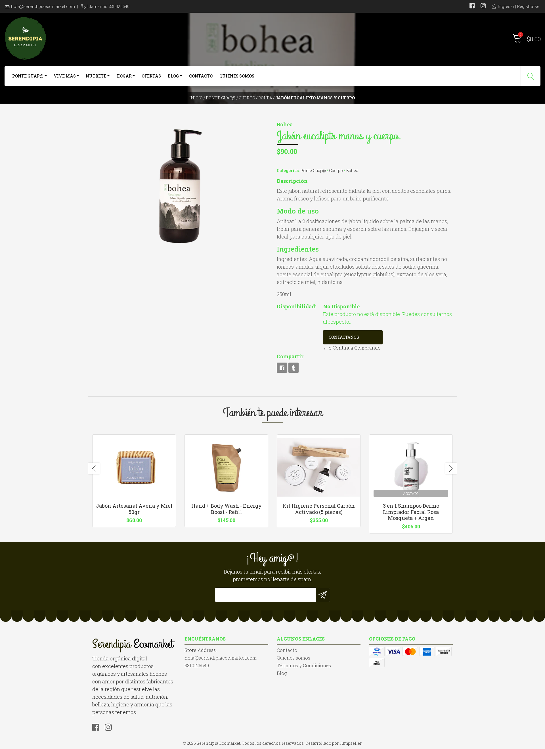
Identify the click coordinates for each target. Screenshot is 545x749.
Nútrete (96, 76)
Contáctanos (344, 337)
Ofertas (151, 76)
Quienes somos (236, 76)
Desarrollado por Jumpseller (333, 743)
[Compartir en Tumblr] (293, 368)
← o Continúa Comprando (352, 348)
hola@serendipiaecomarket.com (43, 6)
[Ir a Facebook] (472, 6)
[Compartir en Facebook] (282, 368)
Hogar (124, 76)
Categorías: (288, 170)
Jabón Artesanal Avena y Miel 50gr (134, 508)
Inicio (196, 98)
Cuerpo (247, 98)
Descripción (292, 180)
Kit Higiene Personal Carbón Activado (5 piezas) (318, 508)
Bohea (265, 98)
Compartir (290, 356)
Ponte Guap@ (27, 76)
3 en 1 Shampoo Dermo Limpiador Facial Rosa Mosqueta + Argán (411, 511)
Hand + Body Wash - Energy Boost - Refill (226, 508)
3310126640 (197, 665)
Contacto (201, 76)
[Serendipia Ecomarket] (138, 38)
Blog (173, 76)
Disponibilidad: (296, 306)
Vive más (65, 76)
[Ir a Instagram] (483, 6)
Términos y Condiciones (304, 665)
